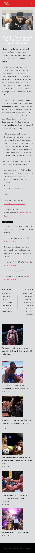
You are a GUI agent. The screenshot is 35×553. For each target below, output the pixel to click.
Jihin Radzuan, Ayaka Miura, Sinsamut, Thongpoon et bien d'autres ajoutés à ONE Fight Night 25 (7, 300)
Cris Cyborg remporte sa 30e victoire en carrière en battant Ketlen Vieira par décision (16, 423)
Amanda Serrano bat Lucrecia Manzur (15, 533)
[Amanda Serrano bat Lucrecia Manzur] (17, 519)
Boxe (17, 34)
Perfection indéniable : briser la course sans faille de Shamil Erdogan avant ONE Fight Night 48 (17, 351)
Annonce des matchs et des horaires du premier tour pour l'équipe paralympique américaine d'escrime (26, 302)
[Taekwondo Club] (7, 3)
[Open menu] (31, 3)
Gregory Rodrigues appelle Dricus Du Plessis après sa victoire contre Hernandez (15, 498)
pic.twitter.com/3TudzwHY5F (14, 204)
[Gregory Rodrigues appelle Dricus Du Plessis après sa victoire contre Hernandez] (17, 481)
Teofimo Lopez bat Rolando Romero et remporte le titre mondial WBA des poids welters (17, 461)
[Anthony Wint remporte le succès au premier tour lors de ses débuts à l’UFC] (17, 372)
